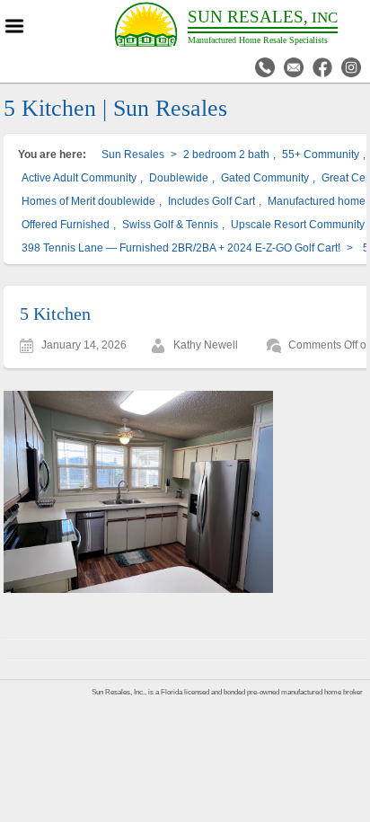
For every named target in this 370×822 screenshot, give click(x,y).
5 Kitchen (55, 313)
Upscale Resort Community (298, 224)
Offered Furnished (66, 224)
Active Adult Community (79, 178)
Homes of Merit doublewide (88, 201)
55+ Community (320, 154)
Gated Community (265, 178)
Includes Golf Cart (211, 201)
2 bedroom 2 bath (226, 154)
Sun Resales (132, 154)
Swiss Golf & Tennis (170, 224)
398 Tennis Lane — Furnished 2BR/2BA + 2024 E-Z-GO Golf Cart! (181, 248)
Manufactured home (317, 201)
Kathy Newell (205, 345)
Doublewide (178, 178)
